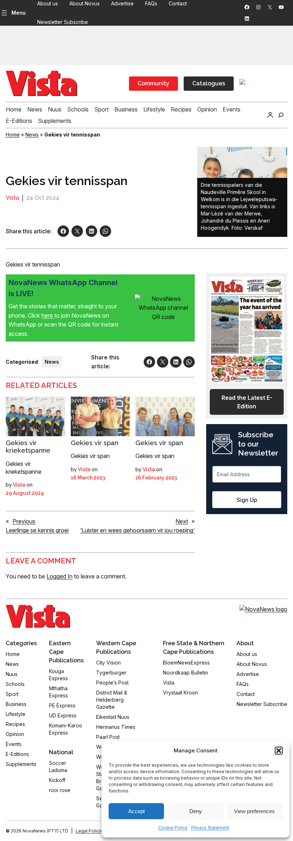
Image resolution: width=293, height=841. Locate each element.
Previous (24, 521)
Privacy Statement (210, 827)
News (32, 134)
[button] (278, 750)
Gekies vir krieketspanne (28, 446)
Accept (136, 811)
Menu (18, 13)
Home (13, 134)
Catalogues (208, 83)
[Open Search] (280, 115)
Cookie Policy (173, 827)
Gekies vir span (94, 443)
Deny (195, 811)
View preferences (254, 811)
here (47, 315)
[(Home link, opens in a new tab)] (38, 616)
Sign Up (247, 499)
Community (153, 83)
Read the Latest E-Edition (247, 402)
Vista (12, 197)
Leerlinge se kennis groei (37, 530)
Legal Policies (90, 830)
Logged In (59, 576)
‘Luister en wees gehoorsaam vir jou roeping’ (137, 530)
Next (181, 521)
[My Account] (270, 115)
